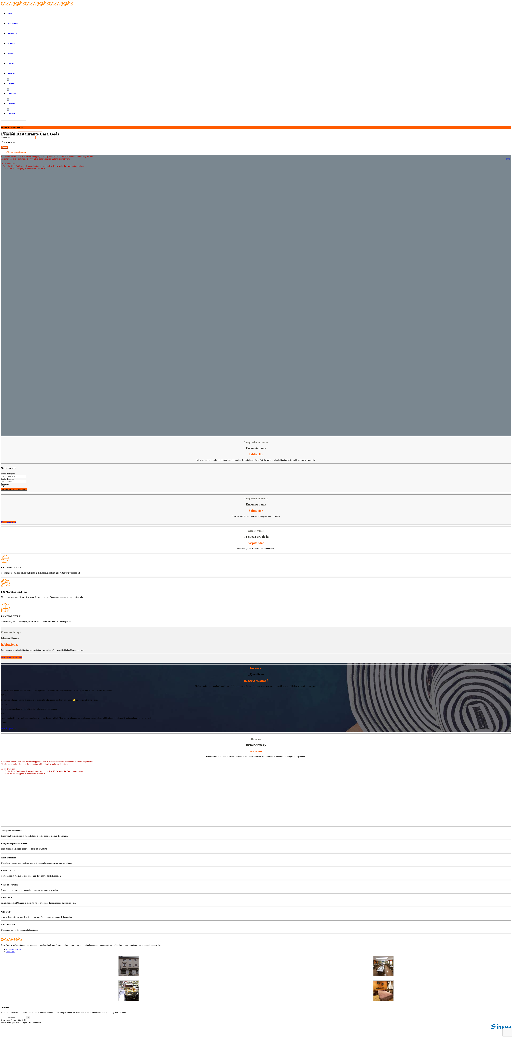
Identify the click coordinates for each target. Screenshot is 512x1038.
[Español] (11, 113)
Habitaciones (13, 24)
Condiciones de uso (13, 949)
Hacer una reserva (8, 522)
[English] (11, 83)
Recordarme (9, 142)
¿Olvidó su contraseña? (16, 152)
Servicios (11, 43)
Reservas (11, 73)
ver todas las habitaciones (11, 657)
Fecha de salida (7, 479)
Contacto (11, 63)
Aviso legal (10, 952)
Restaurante (12, 33)
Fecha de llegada (8, 474)
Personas (5, 484)
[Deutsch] (11, 103)
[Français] (11, 93)
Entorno (11, 53)
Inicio (10, 14)
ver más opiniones (8, 728)
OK (28, 1017)
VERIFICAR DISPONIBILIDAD (14, 489)
